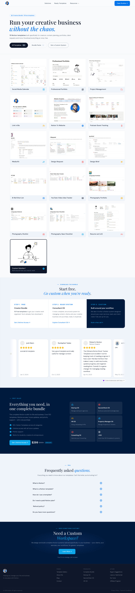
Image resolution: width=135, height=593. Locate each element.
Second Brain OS (88, 578)
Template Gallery (62, 572)
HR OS (85, 581)
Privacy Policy (115, 590)
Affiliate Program (115, 581)
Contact (59, 581)
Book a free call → (97, 322)
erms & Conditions (126, 590)
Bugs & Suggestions (116, 572)
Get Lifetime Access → (22, 322)
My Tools (113, 578)
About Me (60, 575)
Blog (58, 578)
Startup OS (86, 575)
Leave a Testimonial (116, 575)
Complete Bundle (88, 572)
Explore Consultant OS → (61, 322)
